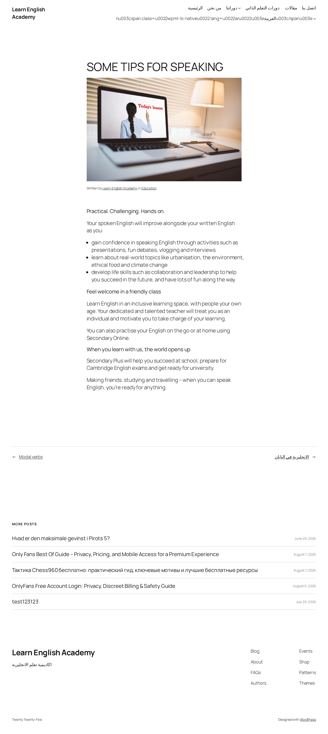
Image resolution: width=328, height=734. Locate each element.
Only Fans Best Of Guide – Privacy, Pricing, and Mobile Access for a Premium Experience (115, 554)
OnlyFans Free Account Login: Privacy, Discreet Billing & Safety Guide (93, 586)
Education (149, 188)
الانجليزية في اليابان (292, 457)
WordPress (308, 719)
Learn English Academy (28, 13)
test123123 (25, 602)
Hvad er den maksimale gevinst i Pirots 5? (61, 538)
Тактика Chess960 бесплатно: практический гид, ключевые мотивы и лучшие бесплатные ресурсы (135, 570)
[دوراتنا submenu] (239, 7)
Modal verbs (31, 457)
